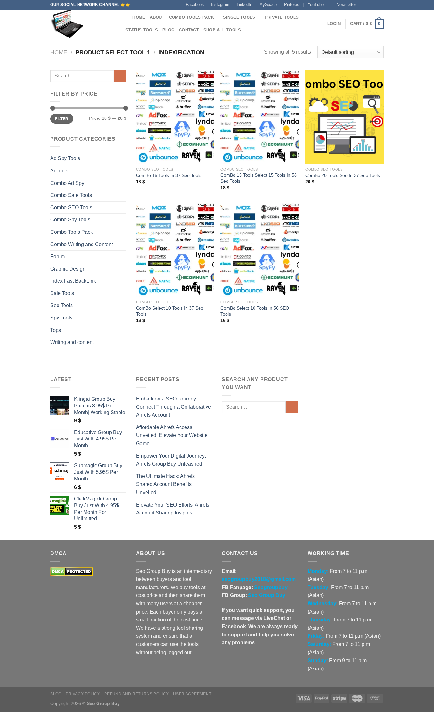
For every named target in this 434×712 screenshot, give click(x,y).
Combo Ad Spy (67, 183)
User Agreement (192, 694)
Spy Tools (61, 317)
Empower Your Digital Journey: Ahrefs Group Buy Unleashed (171, 460)
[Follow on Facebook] (362, 5)
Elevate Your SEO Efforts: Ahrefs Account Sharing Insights (172, 509)
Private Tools (282, 17)
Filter (61, 119)
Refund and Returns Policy (136, 694)
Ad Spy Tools (65, 158)
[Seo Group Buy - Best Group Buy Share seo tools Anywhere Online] (82, 24)
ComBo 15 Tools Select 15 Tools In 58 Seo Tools (258, 178)
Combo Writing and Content (81, 244)
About (157, 17)
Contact (189, 30)
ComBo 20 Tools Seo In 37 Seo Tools (342, 175)
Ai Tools (59, 170)
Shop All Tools (222, 30)
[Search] (125, 17)
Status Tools (141, 30)
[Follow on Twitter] (374, 5)
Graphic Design (67, 269)
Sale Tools (62, 293)
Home (138, 17)
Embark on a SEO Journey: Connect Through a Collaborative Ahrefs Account (173, 407)
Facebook (195, 4)
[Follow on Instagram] (368, 5)
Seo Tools (61, 305)
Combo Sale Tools (71, 195)
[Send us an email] (381, 5)
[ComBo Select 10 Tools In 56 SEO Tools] (259, 250)
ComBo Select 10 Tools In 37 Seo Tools (169, 311)
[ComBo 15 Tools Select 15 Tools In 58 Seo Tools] (259, 117)
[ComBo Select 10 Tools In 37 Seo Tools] (175, 250)
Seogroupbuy (271, 587)
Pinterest (292, 4)
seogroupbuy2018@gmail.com (259, 579)
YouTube (316, 4)
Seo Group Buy (266, 595)
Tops (55, 330)
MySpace (268, 4)
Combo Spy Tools (70, 219)
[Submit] (120, 76)
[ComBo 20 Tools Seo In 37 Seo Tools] (344, 117)
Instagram (220, 4)
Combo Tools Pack (191, 17)
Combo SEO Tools (71, 207)
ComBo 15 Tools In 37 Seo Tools (168, 175)
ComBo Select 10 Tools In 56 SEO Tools (254, 311)
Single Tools (239, 17)
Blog (168, 30)
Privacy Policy (83, 694)
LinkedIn (244, 4)
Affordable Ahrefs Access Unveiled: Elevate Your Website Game (171, 435)
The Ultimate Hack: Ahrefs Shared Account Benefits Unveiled (165, 484)
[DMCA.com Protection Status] (71, 571)
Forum (57, 256)
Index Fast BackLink (73, 281)
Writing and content (72, 342)
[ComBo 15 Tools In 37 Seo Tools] (175, 117)
